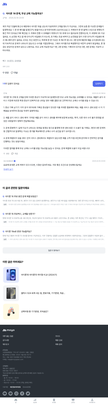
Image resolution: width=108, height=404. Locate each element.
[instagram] (16, 393)
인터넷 (73, 402)
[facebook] (22, 393)
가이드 (57, 336)
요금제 (35, 402)
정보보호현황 (27, 387)
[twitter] (28, 393)
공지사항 (6, 340)
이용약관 (5, 387)
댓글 (14, 72)
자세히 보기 (8, 169)
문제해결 (18, 61)
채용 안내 (58, 340)
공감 (6, 72)
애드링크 (6, 344)
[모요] (8, 330)
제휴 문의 (58, 344)
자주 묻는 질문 (8, 336)
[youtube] (5, 393)
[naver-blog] (10, 393)
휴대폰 (54, 402)
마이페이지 (92, 402)
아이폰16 (10, 61)
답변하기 (99, 83)
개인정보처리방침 (15, 387)
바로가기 (12, 368)
